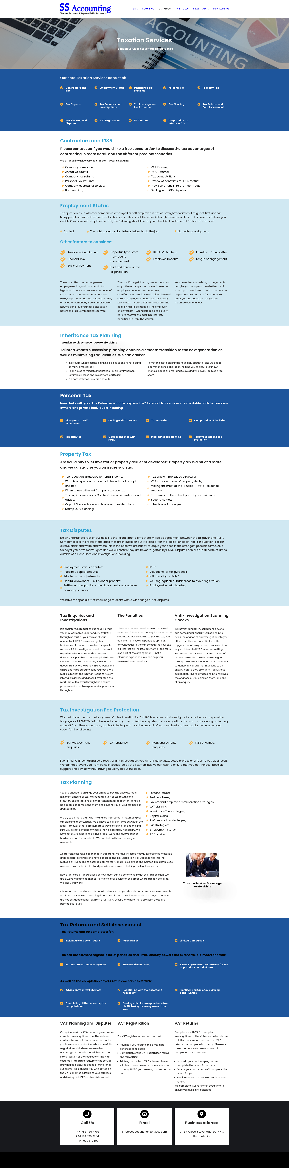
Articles (183, 8)
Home (134, 8)
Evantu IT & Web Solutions (74, 1164)
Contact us (221, 8)
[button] (172, 8)
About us (148, 8)
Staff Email (201, 8)
